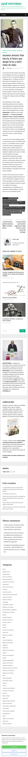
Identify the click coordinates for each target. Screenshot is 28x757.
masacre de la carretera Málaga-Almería (12, 212)
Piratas (4, 685)
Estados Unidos (7, 622)
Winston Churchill (7, 723)
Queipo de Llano (6, 214)
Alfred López (9, 68)
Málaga (22, 210)
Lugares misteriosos (8, 665)
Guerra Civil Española (8, 210)
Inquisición (5, 647)
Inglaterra (5, 645)
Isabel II (4, 653)
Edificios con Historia (8, 607)
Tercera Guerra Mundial (8, 711)
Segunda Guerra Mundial (9, 701)
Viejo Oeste (5, 721)
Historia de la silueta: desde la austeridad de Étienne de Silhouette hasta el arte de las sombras (14, 498)
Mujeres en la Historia (8, 673)
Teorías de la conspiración (9, 706)
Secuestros (5, 698)
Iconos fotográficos (8, 640)
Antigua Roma (6, 574)
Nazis (4, 675)
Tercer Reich (6, 708)
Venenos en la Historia (8, 718)
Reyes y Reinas (6, 696)
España (4, 50)
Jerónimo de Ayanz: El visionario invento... (14, 525)
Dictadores (5, 602)
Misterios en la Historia (8, 670)
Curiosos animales (7, 597)
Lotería (4, 658)
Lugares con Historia (8, 663)
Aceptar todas (14, 747)
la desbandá (17, 210)
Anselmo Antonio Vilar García (9, 200)
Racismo (5, 693)
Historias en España (11, 50)
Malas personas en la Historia (10, 668)
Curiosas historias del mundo (10, 594)
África (4, 569)
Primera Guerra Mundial (9, 688)
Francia (4, 627)
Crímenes (5, 589)
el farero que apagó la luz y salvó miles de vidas (12, 208)
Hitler (4, 637)
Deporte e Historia (7, 599)
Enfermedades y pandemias (10, 609)
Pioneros (5, 683)
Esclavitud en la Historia (9, 612)
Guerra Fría (5, 632)
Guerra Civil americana (8, 630)
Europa (4, 625)
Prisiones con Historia (8, 691)
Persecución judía (7, 678)
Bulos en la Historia (7, 579)
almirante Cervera (13, 198)
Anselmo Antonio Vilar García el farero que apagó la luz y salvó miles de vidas (13, 202)
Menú (4, 14)
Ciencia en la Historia (8, 587)
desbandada (5, 205)
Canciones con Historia (8, 582)
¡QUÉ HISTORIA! (11, 4)
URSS (4, 716)
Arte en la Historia (7, 577)
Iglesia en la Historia (8, 642)
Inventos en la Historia (8, 650)
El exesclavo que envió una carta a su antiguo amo (14, 550)
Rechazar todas (14, 754)
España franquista (7, 617)
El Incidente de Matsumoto (9, 494)
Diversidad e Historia (8, 604)
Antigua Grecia (6, 572)
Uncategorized (6, 713)
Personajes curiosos (8, 680)
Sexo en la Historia (7, 703)
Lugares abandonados (8, 660)
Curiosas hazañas (7, 592)
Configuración (14, 750)
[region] (14, 745)
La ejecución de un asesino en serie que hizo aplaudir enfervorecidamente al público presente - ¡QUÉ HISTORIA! (13, 535)
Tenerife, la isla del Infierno (10, 297)
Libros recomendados (8, 655)
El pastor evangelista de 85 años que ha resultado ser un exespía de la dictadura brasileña (13, 274)
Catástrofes (6, 584)
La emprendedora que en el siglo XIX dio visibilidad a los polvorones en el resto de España (13, 489)
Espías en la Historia (8, 620)
